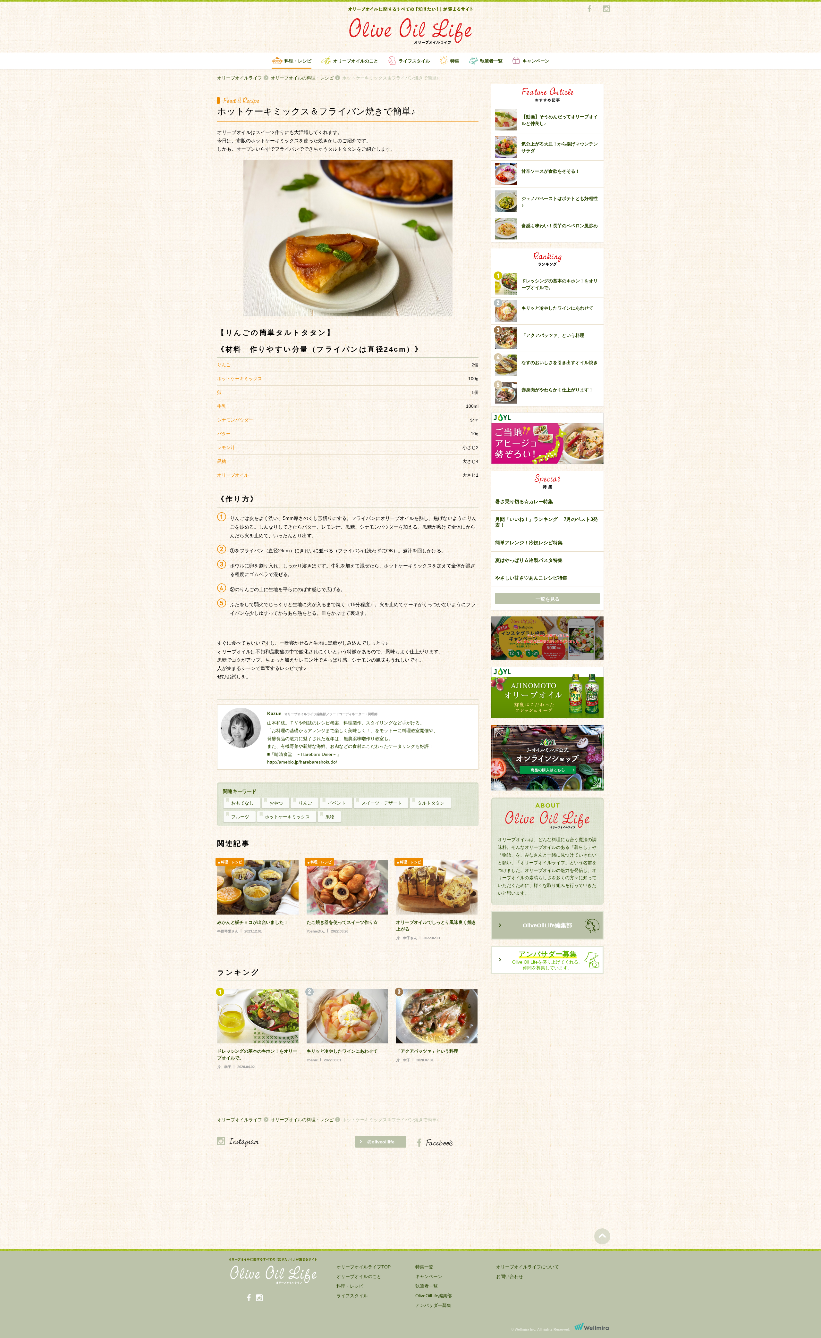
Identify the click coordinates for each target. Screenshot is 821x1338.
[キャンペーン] (547, 638)
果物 (330, 816)
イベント (337, 803)
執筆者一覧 (491, 60)
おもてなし (242, 803)
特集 (454, 60)
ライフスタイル (414, 60)
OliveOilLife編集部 (547, 925)
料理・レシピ (297, 60)
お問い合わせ (509, 1276)
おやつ (276, 803)
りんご (305, 803)
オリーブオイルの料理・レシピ (302, 77)
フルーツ (240, 816)
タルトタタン (431, 803)
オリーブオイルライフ (239, 77)
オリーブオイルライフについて (527, 1266)
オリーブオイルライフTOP (363, 1266)
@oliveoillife (380, 1141)
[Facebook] (589, 9)
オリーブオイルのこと (355, 60)
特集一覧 (424, 1266)
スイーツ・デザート (381, 803)
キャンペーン (535, 60)
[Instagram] (606, 9)
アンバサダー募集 (433, 1305)
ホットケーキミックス (287, 816)
